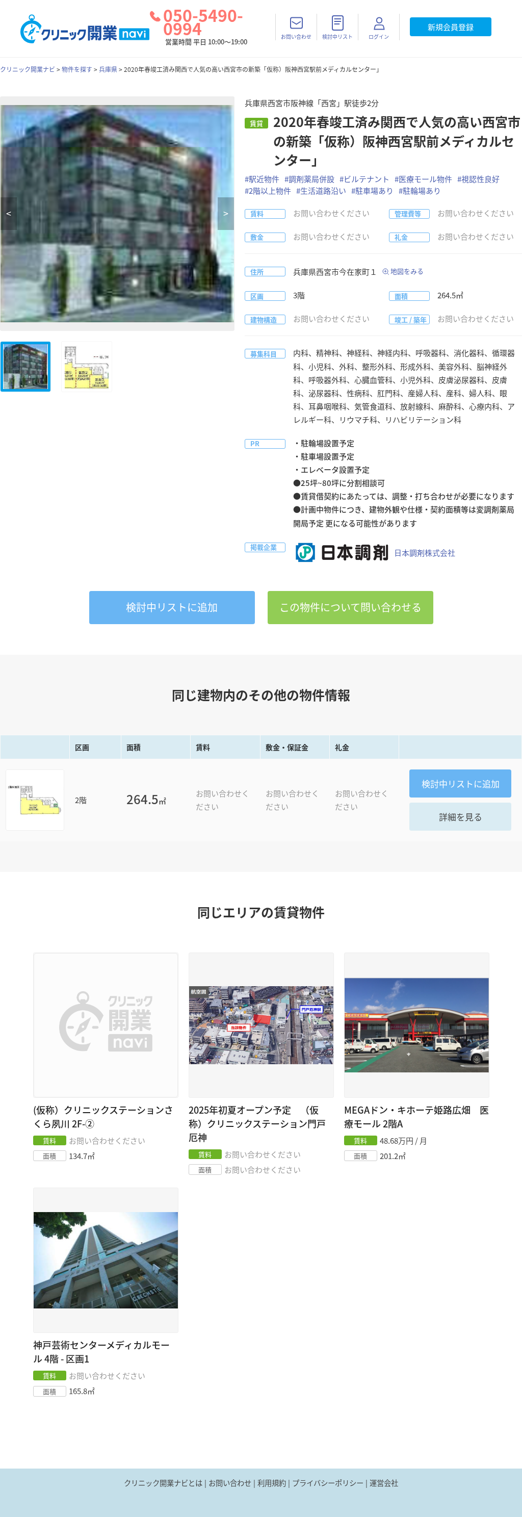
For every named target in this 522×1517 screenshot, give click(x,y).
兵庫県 (108, 69)
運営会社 (384, 1482)
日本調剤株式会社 (424, 552)
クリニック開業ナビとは (163, 1482)
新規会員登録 (451, 27)
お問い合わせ (229, 1482)
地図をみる (407, 271)
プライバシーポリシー (327, 1482)
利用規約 (271, 1482)
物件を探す (77, 69)
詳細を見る (460, 816)
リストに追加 (172, 607)
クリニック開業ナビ (27, 69)
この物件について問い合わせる (350, 607)
